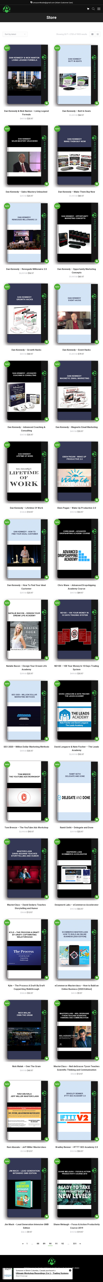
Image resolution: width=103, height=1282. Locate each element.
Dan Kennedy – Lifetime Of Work (26, 508)
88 (38, 1243)
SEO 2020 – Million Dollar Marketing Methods (26, 747)
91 (56, 1243)
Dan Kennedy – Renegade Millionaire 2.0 (26, 269)
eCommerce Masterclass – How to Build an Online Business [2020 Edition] (77, 987)
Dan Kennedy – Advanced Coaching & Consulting (26, 429)
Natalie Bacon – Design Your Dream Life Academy (26, 668)
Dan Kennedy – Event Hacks (76, 350)
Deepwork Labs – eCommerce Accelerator (77, 905)
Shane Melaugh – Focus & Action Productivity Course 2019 (77, 1226)
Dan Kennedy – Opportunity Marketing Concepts (76, 271)
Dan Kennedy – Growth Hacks (26, 350)
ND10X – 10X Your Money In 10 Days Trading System (76, 668)
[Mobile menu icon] (98, 8)
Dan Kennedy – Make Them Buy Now (76, 192)
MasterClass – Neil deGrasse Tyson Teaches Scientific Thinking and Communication (77, 1068)
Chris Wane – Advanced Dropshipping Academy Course (77, 587)
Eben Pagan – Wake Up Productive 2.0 (76, 508)
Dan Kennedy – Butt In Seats (76, 111)
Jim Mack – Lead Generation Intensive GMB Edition (26, 1226)
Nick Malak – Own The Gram (26, 1066)
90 (50, 1243)
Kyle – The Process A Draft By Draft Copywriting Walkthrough (26, 987)
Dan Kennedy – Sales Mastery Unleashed (26, 192)
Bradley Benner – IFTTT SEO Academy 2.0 (77, 1147)
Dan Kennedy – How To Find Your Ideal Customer (26, 587)
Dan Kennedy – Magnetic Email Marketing (77, 427)
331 (75, 1243)
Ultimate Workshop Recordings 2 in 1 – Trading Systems (42, 1273)
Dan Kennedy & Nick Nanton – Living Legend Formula (26, 113)
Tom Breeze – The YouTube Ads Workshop (26, 827)
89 (44, 1243)
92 (62, 1243)
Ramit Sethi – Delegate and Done (76, 827)
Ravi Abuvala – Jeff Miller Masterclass (26, 1147)
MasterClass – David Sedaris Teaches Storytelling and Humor (26, 907)
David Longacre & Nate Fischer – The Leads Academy (76, 749)
